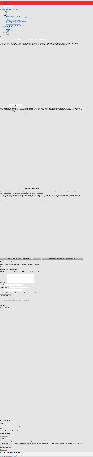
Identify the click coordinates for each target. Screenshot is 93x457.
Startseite (5, 11)
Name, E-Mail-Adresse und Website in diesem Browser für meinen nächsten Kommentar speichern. (25, 292)
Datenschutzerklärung (5, 455)
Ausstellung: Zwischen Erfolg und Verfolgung (19, 17)
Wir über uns (9, 27)
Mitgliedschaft (6, 32)
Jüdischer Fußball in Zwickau (13, 16)
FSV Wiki (5, 14)
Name (2, 284)
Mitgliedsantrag (4, 436)
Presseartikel (9, 30)
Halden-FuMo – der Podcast (12, 22)
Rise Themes (13, 456)
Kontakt (7, 34)
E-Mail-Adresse (4, 287)
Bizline (1, 456)
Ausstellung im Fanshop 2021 (13, 24)
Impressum (20, 455)
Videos (7, 31)
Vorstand (8, 29)
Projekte (5, 15)
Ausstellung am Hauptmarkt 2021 (14, 20)
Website (2, 290)
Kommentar (3, 282)
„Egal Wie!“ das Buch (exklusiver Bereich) (16, 21)
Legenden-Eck (9, 19)
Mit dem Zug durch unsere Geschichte (15, 25)
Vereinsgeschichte (7, 26)
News (7, 12)
